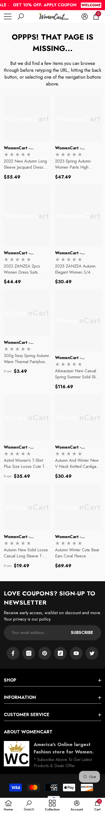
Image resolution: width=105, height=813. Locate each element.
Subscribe (82, 632)
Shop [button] (10, 680)
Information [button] (20, 697)
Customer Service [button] (26, 714)
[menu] (7, 16)
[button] (20, 16)
